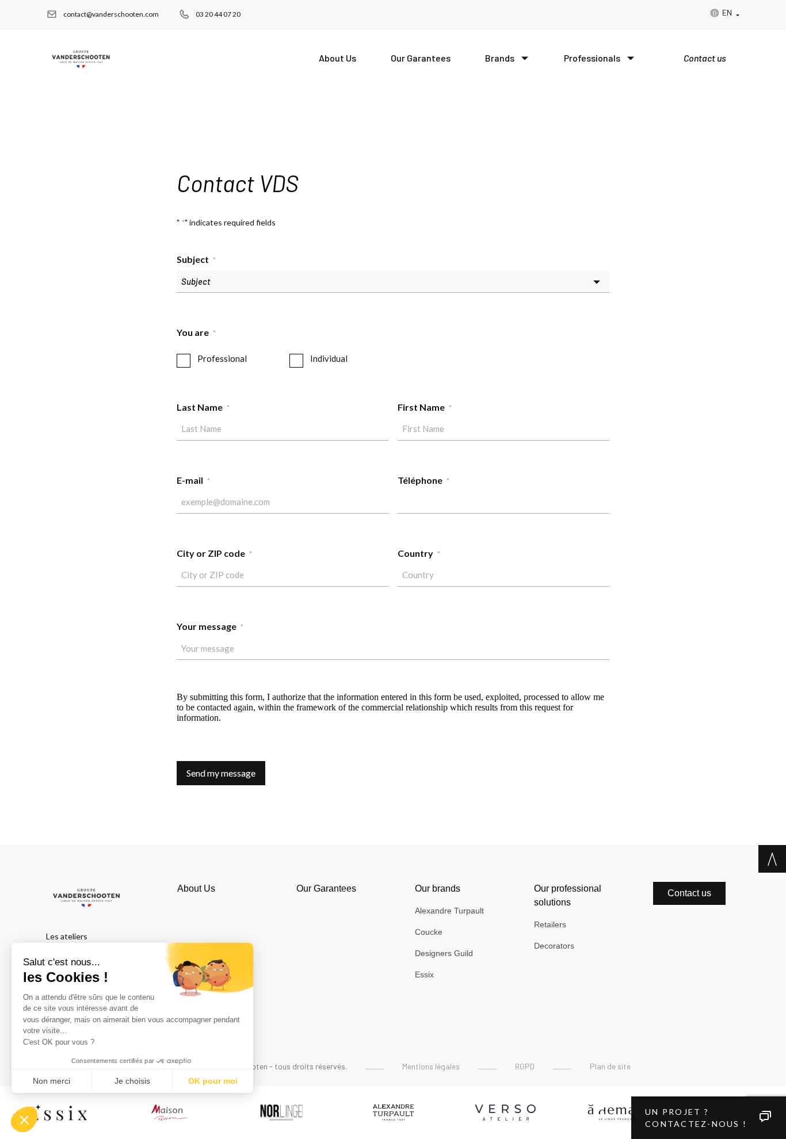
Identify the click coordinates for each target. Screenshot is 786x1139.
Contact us (705, 57)
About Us (337, 57)
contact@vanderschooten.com (111, 14)
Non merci (51, 1081)
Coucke (428, 932)
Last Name (203, 407)
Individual (329, 358)
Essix (424, 974)
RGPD (525, 1066)
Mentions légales (431, 1066)
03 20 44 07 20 (218, 14)
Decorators (554, 945)
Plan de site (610, 1066)
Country (419, 553)
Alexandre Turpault (449, 910)
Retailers (550, 924)
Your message (210, 626)
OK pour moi (213, 1081)
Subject (196, 259)
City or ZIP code (214, 553)
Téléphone (423, 480)
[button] (24, 1119)
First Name (425, 407)
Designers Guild (444, 953)
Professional (222, 358)
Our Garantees (421, 57)
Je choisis (132, 1081)
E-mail (193, 480)
